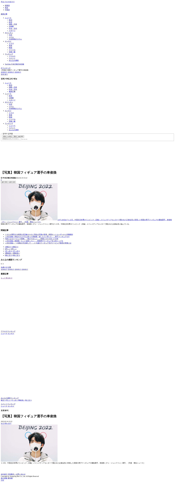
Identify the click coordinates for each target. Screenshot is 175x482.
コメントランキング (8, 404)
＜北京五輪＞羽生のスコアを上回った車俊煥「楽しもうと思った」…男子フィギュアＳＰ (37, 236)
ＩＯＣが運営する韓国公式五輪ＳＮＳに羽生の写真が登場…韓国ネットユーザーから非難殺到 (39, 234)
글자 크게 (12, 182)
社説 (10, 35)
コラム (11, 37)
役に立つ (28, 400)
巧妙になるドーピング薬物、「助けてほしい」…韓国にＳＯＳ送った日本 (31, 239)
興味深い (21, 400)
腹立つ (3, 400)
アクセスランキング (8, 331)
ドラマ (11, 43)
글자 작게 (4, 182)
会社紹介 (4, 474)
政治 (10, 20)
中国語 (7, 10)
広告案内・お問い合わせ (17, 474)
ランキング (9, 54)
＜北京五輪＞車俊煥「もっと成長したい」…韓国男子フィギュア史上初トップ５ (34, 241)
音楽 (10, 45)
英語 (6, 8)
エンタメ (8, 41)
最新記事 (4, 14)
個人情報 (4, 478)
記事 (6, 267)
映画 (10, 48)
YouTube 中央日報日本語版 (14, 64)
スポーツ (12, 30)
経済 (10, 22)
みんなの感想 (14, 60)
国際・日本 (13, 24)
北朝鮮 (11, 26)
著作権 (10, 478)
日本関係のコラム (15, 39)
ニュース (8, 18)
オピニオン (9, 33)
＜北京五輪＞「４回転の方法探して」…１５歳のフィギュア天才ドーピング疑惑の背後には (38, 243)
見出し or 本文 (7, 136)
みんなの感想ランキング (10, 398)
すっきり (14, 400)
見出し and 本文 (18, 136)
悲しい (8, 400)
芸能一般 (12, 52)
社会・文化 (13, 28)
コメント (12, 58)
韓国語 (7, 5)
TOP (2, 480)
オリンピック (6, 68)
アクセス (12, 56)
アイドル (12, 50)
